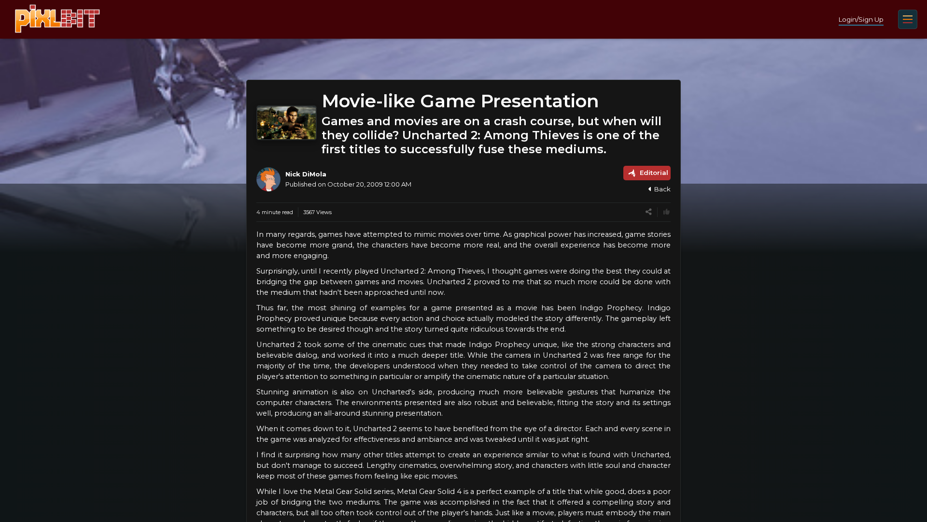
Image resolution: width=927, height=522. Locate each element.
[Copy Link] (649, 212)
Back (662, 189)
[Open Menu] (907, 19)
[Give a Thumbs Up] (666, 212)
